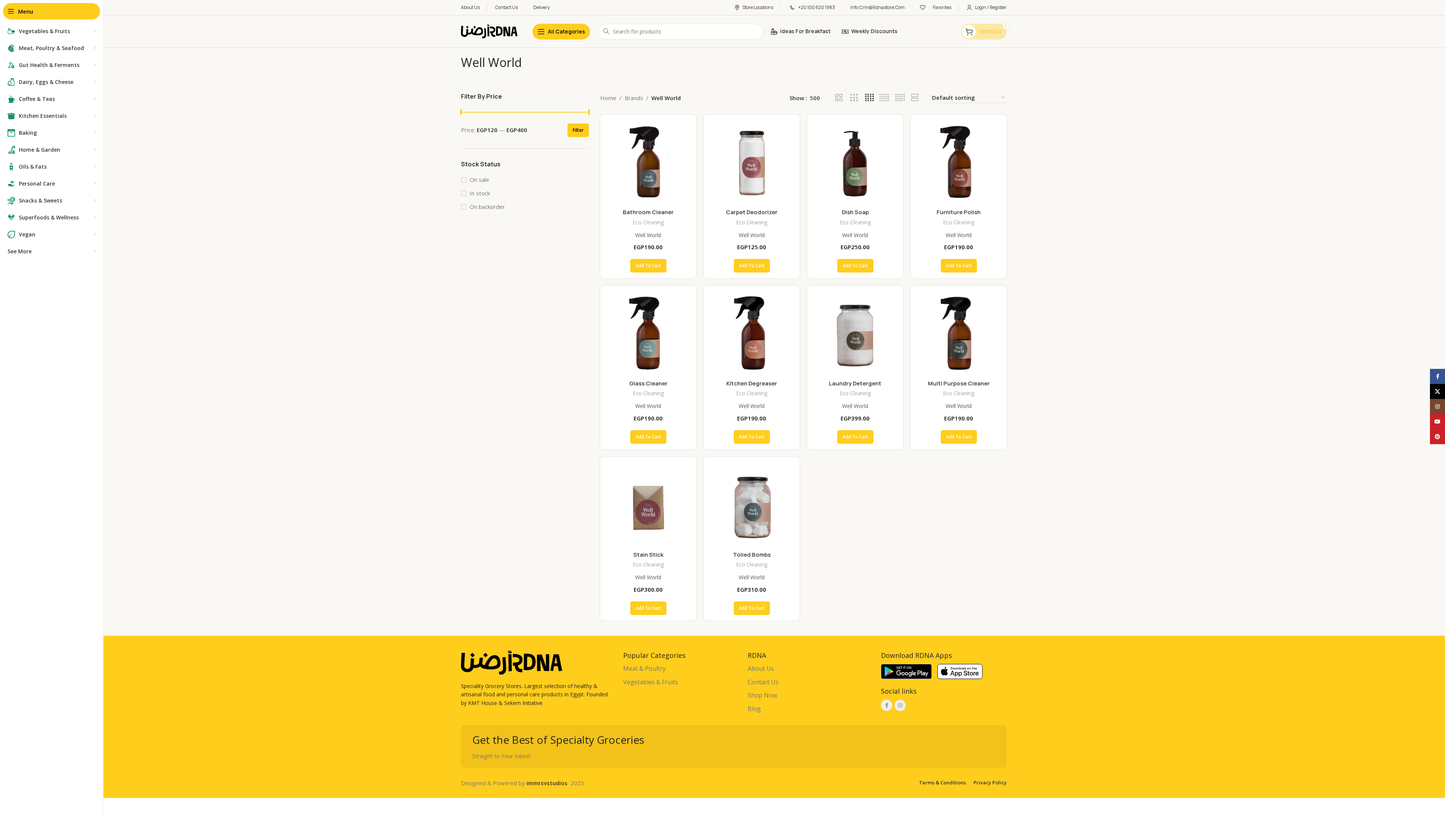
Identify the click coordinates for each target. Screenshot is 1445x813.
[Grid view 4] (869, 98)
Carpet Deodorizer (751, 212)
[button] (648, 266)
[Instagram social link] (900, 705)
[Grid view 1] (915, 98)
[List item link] (681, 669)
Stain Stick (648, 555)
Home (608, 98)
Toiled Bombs (752, 555)
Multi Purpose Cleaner (959, 383)
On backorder (487, 206)
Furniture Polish (959, 212)
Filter (578, 130)
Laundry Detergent (855, 383)
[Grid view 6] (884, 98)
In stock (480, 193)
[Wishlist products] (922, 7)
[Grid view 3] (854, 98)
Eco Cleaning (648, 222)
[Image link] (511, 661)
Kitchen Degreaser (751, 383)
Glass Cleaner (648, 383)
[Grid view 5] (900, 98)
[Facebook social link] (886, 705)
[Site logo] (489, 31)
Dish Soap (855, 212)
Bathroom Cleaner (648, 212)
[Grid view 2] (839, 98)
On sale (479, 179)
